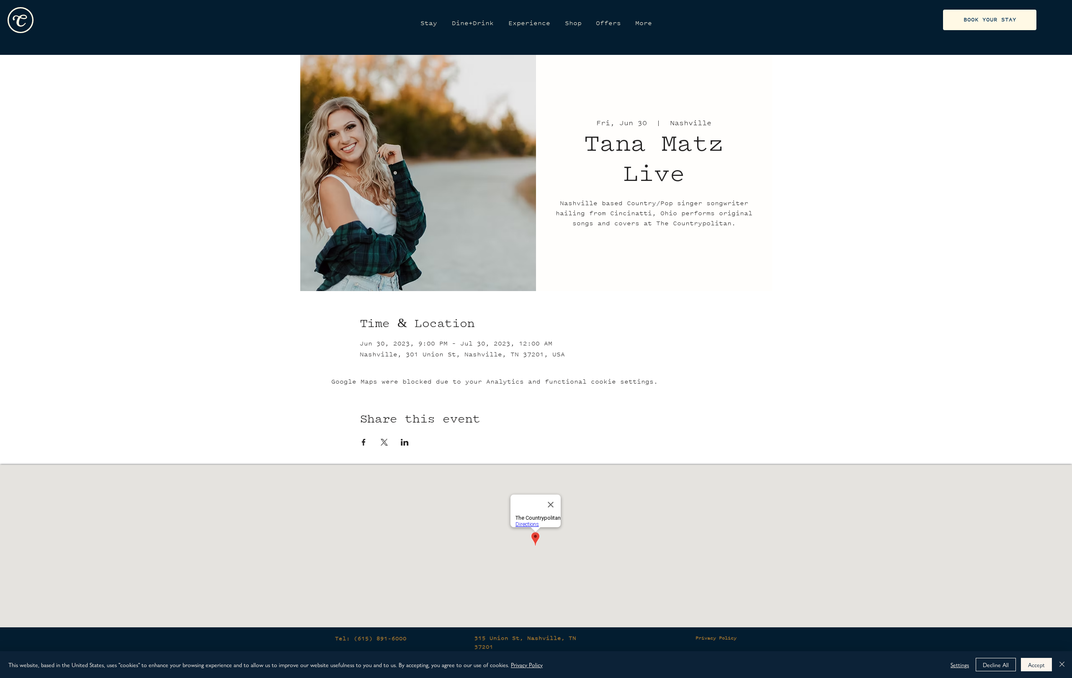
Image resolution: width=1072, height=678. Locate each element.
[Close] (1062, 664)
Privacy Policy (716, 637)
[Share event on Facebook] (364, 442)
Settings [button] (960, 664)
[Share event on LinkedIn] (405, 442)
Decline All (996, 664)
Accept (1036, 664)
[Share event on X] (384, 442)
